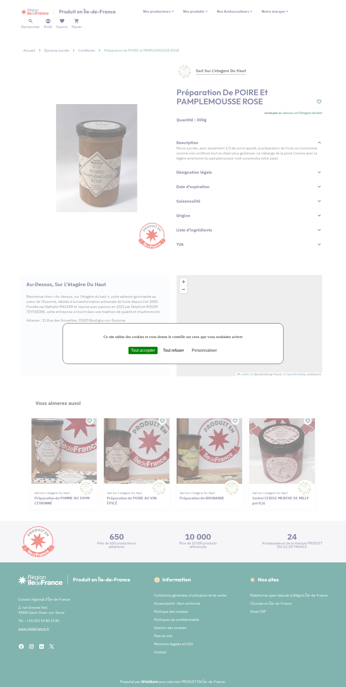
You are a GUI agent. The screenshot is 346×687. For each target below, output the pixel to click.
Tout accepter (143, 350)
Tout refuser (173, 350)
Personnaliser (204, 350)
